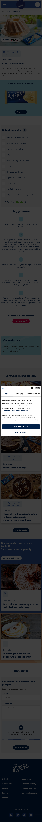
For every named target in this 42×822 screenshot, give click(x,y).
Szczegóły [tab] (19, 394)
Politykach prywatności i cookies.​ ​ (16, 410)
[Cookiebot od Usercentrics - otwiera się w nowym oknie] (31, 388)
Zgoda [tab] (7, 394)
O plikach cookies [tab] (33, 394)
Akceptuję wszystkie (21, 426)
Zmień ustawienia (20, 432)
